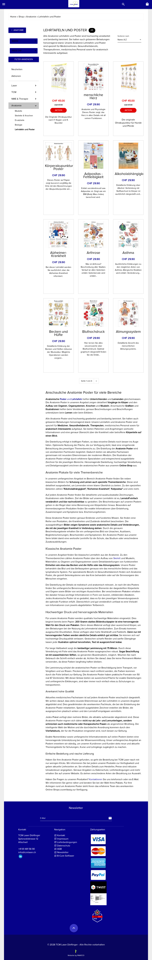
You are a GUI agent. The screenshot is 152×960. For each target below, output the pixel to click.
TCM (13, 92)
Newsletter (62, 852)
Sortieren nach (123, 36)
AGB (59, 848)
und (71, 399)
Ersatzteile (19, 120)
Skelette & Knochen (24, 115)
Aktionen (16, 76)
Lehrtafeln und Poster (25, 129)
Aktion (58, 110)
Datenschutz (63, 845)
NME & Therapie (19, 98)
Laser (14, 85)
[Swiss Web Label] (97, 914)
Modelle (18, 111)
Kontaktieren (95, 779)
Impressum (62, 838)
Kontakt (61, 835)
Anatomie (17, 30)
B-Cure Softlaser (65, 855)
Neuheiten (16, 69)
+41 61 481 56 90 (26, 848)
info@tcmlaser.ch (27, 852)
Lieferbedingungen (67, 842)
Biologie (18, 125)
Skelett (117, 558)
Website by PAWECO (76, 955)
